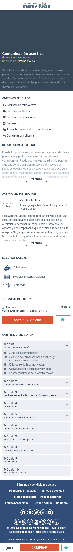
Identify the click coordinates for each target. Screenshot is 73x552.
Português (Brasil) (56, 539)
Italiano (42, 539)
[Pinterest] (30, 512)
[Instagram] (43, 512)
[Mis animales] (56, 522)
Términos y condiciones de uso (36, 484)
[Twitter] (37, 512)
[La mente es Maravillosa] (17, 522)
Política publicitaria (24, 496)
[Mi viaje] (43, 522)
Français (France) (30, 539)
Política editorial (50, 496)
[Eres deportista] (30, 522)
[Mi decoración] (37, 522)
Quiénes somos (43, 503)
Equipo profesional (17, 503)
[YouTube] (50, 512)
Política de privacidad (22, 490)
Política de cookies (52, 490)
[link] (63, 533)
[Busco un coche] (50, 522)
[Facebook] (23, 512)
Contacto (62, 503)
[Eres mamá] (23, 522)
